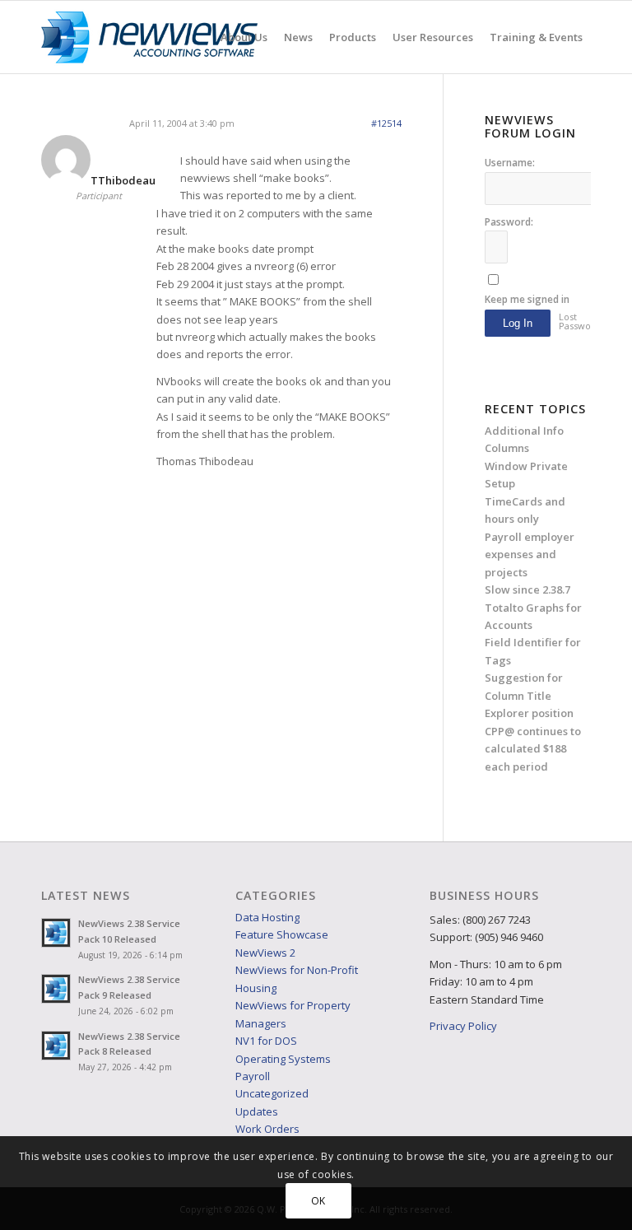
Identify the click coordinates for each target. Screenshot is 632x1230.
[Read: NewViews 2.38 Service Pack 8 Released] (56, 1045)
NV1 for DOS (266, 1040)
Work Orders (267, 1128)
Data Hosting (267, 917)
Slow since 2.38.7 (527, 589)
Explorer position (529, 713)
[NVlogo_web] (149, 37)
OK (318, 1201)
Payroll (252, 1076)
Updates (256, 1111)
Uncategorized (272, 1093)
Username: (510, 163)
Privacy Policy (463, 1025)
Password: (509, 222)
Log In (517, 323)
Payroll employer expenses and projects (529, 554)
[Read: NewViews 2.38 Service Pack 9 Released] (56, 989)
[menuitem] (244, 37)
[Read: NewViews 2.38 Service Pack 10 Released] (56, 933)
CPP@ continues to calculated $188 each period (533, 749)
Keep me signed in (527, 299)
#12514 (386, 123)
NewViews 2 (265, 952)
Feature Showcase (281, 934)
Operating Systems (283, 1058)
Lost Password (577, 321)
